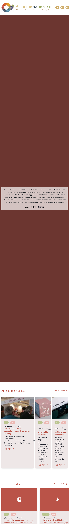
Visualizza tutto (61, 390)
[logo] (28, 7)
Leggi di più (9, 449)
